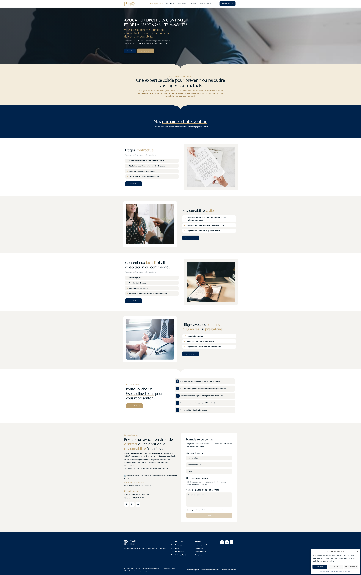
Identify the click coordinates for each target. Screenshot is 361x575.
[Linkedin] (227, 542)
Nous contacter (205, 4)
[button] (357, 551)
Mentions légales (346, 571)
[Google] (138, 504)
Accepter (320, 566)
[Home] (129, 4)
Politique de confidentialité (336, 571)
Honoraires (182, 4)
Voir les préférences (351, 566)
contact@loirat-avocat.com (139, 494)
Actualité (192, 4)
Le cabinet (170, 4)
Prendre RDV (226, 4)
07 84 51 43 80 (138, 498)
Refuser (335, 566)
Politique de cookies (324, 571)
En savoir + (130, 51)
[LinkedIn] (132, 504)
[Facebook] (126, 504)
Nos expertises (155, 4)
